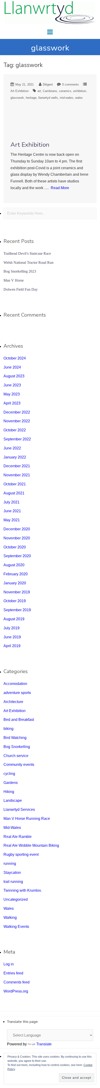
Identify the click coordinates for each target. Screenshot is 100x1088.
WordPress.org (15, 991)
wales (79, 97)
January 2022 (14, 457)
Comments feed (16, 982)
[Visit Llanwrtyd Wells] (50, 12)
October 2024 (14, 358)
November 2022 (16, 421)
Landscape (12, 800)
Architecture (13, 702)
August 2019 (13, 619)
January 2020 (14, 583)
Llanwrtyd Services (19, 809)
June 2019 (12, 637)
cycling (9, 774)
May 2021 (11, 520)
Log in (8, 964)
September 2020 (17, 556)
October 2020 (14, 547)
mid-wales (66, 97)
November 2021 (16, 475)
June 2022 (12, 448)
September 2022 (17, 439)
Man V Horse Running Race (26, 819)
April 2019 (11, 646)
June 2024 (12, 367)
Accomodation (15, 684)
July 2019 (11, 628)
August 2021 (13, 493)
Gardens (10, 783)
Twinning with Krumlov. (22, 890)
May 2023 (11, 394)
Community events (18, 765)
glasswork (17, 97)
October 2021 (14, 484)
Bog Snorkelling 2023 (19, 271)
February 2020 (15, 574)
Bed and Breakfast (18, 720)
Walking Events (16, 927)
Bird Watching (15, 738)
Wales (8, 908)
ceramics (65, 91)
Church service (15, 756)
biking (8, 729)
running (9, 863)
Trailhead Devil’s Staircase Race (27, 253)
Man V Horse (13, 280)
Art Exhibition (19, 91)
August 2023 (13, 376)
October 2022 (14, 430)
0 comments (70, 84)
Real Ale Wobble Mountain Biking (31, 845)
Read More (60, 188)
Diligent (48, 84)
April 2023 (11, 403)
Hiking (8, 792)
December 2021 (16, 466)
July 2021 (11, 502)
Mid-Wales (12, 828)
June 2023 (12, 385)
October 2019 (14, 601)
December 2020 (16, 529)
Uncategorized (15, 899)
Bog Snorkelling (16, 747)
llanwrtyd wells (48, 97)
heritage (31, 97)
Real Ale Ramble (17, 837)
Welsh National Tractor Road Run (28, 262)
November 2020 (16, 538)
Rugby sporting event (21, 854)
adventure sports (17, 693)
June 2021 (12, 511)
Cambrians (50, 91)
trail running (13, 882)
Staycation (12, 873)
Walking (10, 917)
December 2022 (16, 412)
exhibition (79, 91)
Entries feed (13, 973)
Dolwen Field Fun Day (20, 289)
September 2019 (17, 610)
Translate (44, 1044)
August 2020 (13, 565)
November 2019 (16, 592)
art (39, 91)
